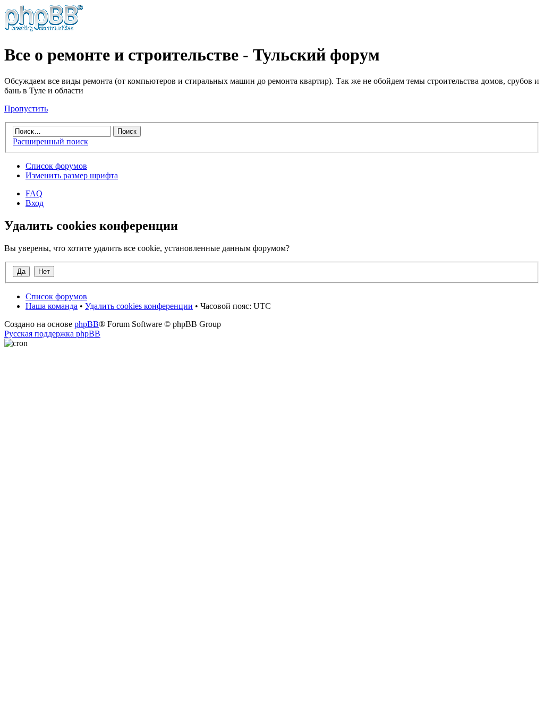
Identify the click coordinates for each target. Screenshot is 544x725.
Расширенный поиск (50, 141)
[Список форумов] (43, 28)
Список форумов (56, 165)
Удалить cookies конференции (139, 305)
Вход (35, 203)
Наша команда (52, 305)
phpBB (86, 324)
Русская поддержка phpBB (52, 333)
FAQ (34, 193)
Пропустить (26, 108)
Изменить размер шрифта (72, 175)
